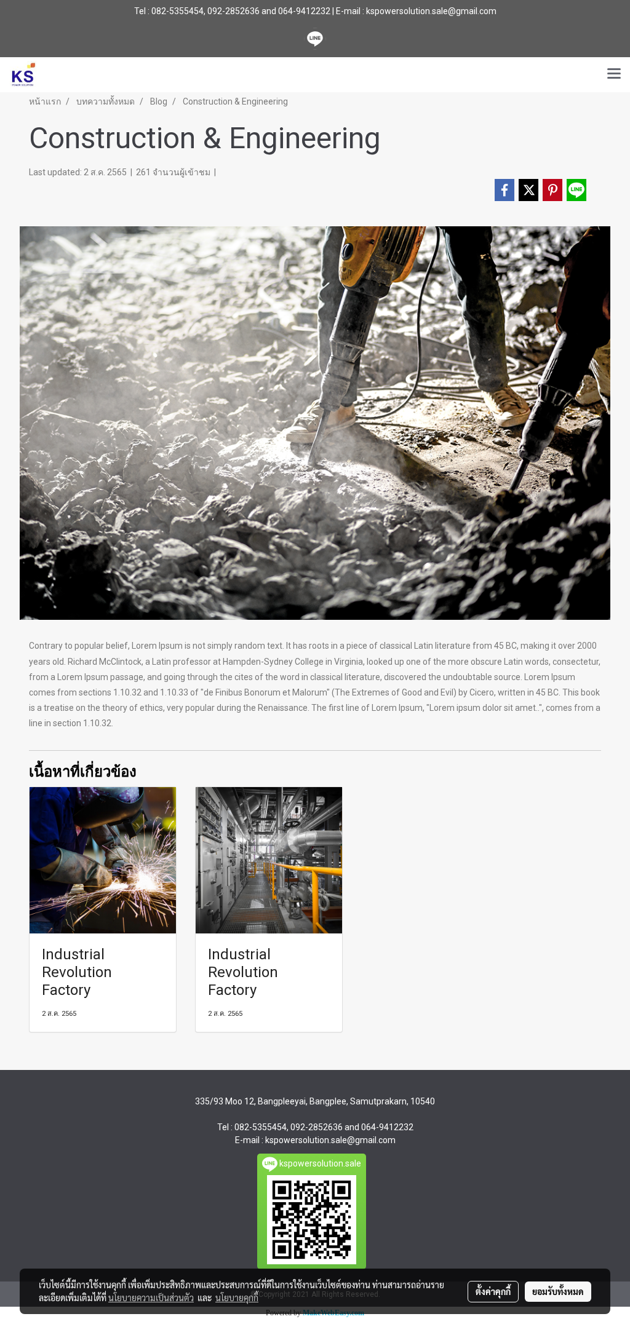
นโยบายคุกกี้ (236, 1297)
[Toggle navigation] (614, 74)
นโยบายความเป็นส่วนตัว (151, 1297)
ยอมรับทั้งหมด (558, 1291)
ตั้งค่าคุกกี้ (493, 1291)
